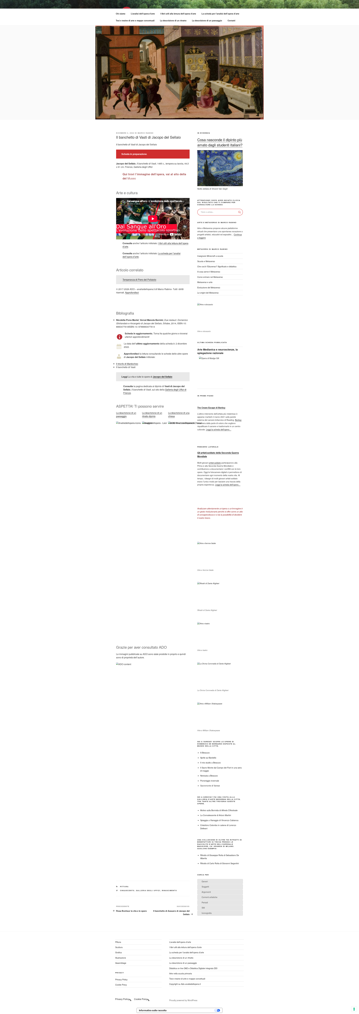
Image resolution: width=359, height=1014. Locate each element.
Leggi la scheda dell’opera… (218, 429)
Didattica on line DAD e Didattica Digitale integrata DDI (193, 968)
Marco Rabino (146, 133)
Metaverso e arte (204, 282)
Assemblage (120, 963)
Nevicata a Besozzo (209, 775)
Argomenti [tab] (206, 892)
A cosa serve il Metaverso (208, 271)
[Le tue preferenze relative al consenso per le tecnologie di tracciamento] (354, 1009)
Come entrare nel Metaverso (210, 277)
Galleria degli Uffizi (148, 890)
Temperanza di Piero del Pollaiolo (139, 279)
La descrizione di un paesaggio (207, 20)
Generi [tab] (205, 881)
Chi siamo (120, 13)
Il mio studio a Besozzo (210, 762)
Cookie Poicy (121, 984)
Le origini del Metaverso (208, 292)
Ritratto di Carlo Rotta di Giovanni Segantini (219, 863)
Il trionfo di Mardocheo (127, 363)
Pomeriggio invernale (209, 780)
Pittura (124, 886)
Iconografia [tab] (207, 913)
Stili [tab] (203, 907)
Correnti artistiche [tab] (209, 897)
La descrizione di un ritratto (173, 20)
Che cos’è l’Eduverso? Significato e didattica (216, 266)
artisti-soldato (215, 462)
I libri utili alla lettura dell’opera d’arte (178, 13)
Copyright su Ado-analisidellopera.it (185, 984)
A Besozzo (205, 752)
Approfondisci (132, 292)
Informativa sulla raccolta (152, 1010)
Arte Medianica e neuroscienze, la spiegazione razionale (217, 351)
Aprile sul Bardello (208, 757)
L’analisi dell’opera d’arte (143, 13)
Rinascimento (169, 890)
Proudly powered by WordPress (183, 1000)
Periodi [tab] (205, 902)
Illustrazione (120, 957)
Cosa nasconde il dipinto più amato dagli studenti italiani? (219, 142)
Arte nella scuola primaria (180, 973)
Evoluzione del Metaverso (208, 287)
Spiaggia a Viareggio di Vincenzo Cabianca (219, 820)
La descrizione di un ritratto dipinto (152, 414)
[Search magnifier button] (239, 212)
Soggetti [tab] (205, 886)
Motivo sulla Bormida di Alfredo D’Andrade (219, 810)
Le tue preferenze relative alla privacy (192, 1010)
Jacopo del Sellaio (162, 376)
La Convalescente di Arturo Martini (215, 815)
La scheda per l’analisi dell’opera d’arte (220, 13)
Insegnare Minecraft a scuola (210, 256)
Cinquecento (127, 890)
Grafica (118, 952)
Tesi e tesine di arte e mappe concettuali (135, 20)
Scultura (119, 947)
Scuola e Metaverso (206, 261)
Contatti (231, 20)
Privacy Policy (121, 979)
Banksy (238, 420)
